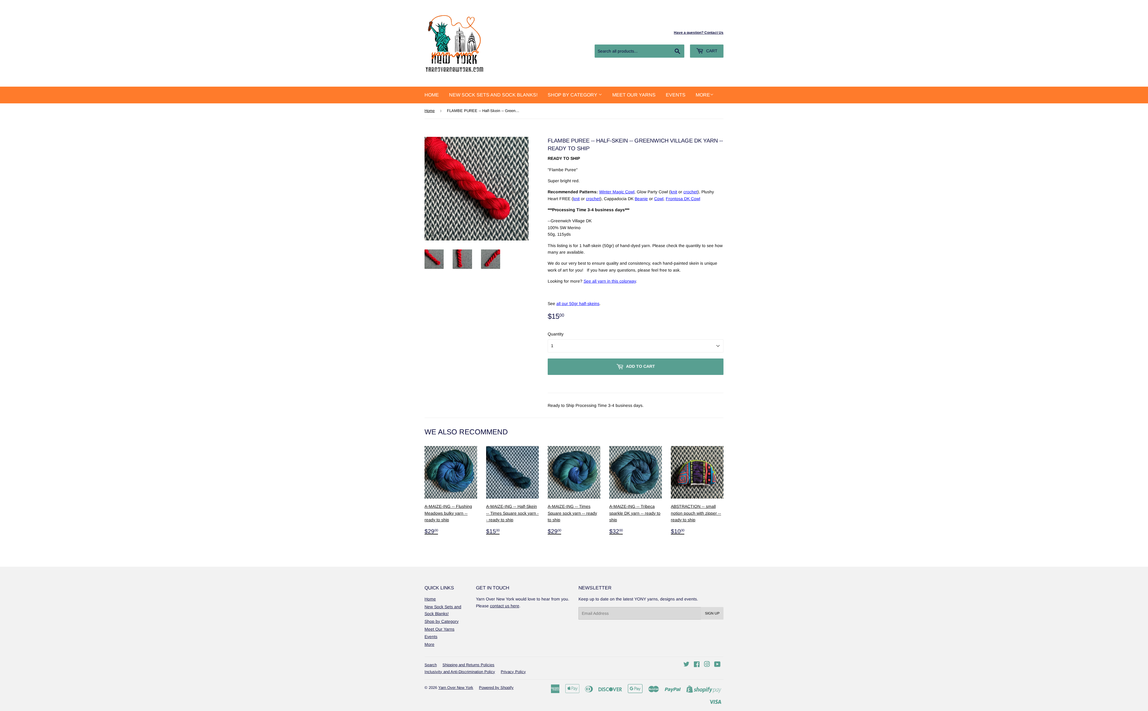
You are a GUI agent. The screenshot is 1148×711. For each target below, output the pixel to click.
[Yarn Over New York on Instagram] (707, 665)
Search (431, 665)
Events (676, 94)
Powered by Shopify (496, 687)
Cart (711, 50)
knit (674, 191)
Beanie (641, 198)
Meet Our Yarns (634, 94)
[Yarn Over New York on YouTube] (717, 665)
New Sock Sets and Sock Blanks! (493, 94)
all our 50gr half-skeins (577, 303)
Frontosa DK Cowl (683, 198)
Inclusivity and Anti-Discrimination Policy (460, 671)
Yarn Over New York (455, 687)
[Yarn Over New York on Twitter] (686, 665)
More (703, 94)
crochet (690, 191)
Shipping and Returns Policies (468, 665)
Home (432, 94)
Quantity (556, 334)
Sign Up (712, 613)
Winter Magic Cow (616, 191)
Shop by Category (573, 94)
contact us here (504, 605)
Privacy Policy (513, 671)
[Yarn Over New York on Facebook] (697, 665)
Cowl (658, 198)
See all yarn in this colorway (610, 281)
